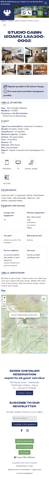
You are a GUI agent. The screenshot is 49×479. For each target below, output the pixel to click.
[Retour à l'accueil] (7, 13)
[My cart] (40, 13)
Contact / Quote (24, 393)
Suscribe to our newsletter (24, 404)
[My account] (34, 13)
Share (4, 25)
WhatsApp (24, 13)
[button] (40, 13)
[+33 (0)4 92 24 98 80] (29, 13)
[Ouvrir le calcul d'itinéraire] (4, 306)
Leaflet (33, 353)
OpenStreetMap (42, 353)
